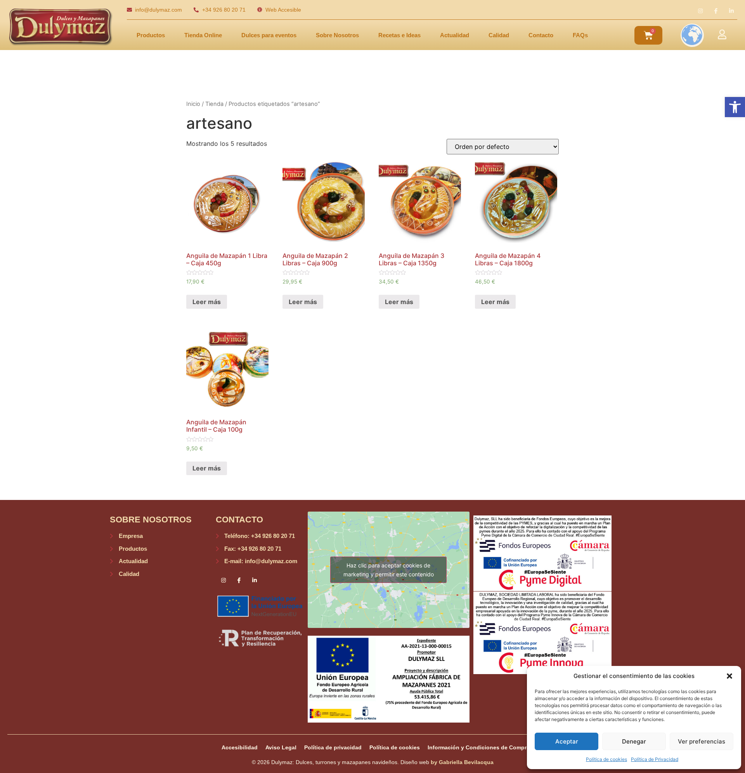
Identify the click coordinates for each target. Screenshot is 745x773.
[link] (735, 107)
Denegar (634, 741)
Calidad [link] (499, 35)
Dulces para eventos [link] (268, 35)
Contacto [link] (540, 35)
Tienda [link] (214, 103)
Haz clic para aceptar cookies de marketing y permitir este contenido (388, 570)
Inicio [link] (193, 103)
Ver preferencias (701, 741)
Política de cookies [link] (606, 759)
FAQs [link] (580, 35)
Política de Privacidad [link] (654, 759)
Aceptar (566, 741)
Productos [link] (151, 35)
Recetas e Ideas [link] (399, 35)
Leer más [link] (206, 302)
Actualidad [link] (454, 35)
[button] (729, 676)
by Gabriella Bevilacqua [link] (462, 762)
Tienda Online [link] (203, 35)
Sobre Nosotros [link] (337, 35)
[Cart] (648, 35)
